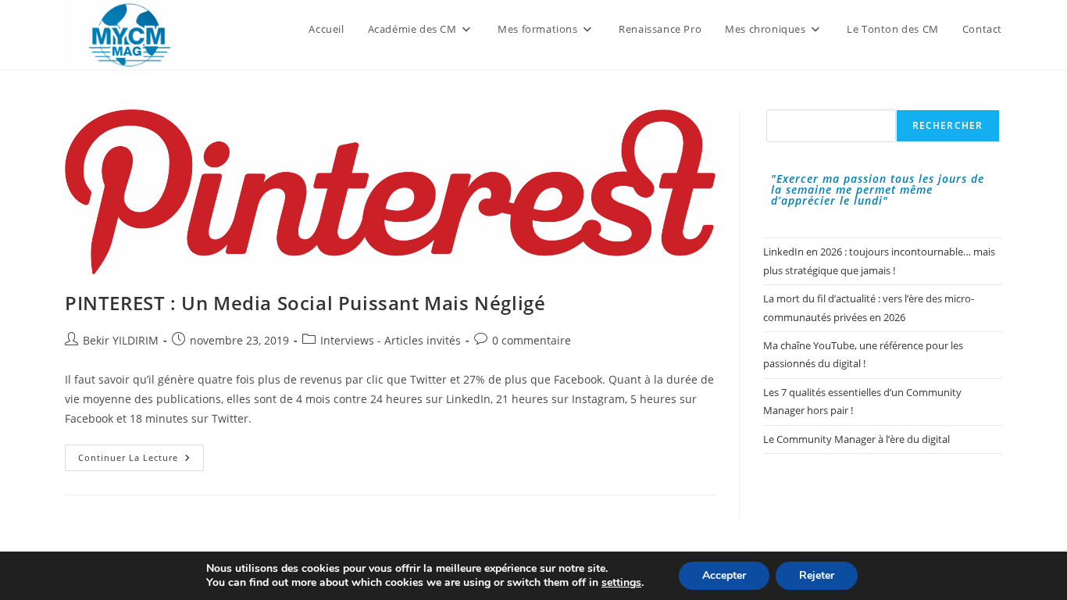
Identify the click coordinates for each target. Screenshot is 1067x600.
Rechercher (947, 125)
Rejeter (816, 575)
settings (621, 583)
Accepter (724, 575)
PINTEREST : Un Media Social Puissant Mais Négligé (305, 303)
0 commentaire (531, 340)
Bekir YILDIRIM (121, 340)
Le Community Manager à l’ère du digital (856, 439)
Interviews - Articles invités (390, 340)
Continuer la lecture (141, 460)
